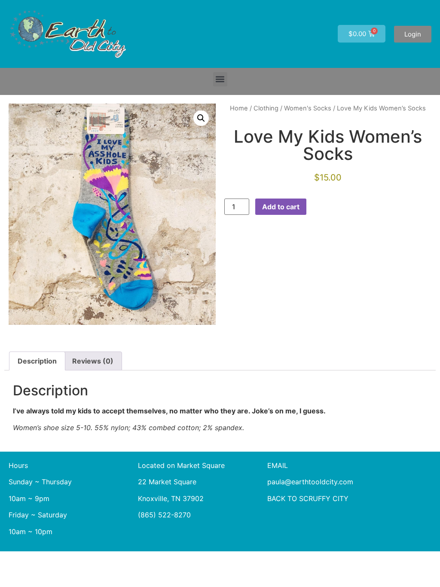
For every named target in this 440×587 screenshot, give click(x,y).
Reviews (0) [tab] (92, 361)
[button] (220, 79)
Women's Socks (307, 108)
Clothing (266, 108)
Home (239, 108)
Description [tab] (37, 361)
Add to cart (280, 206)
